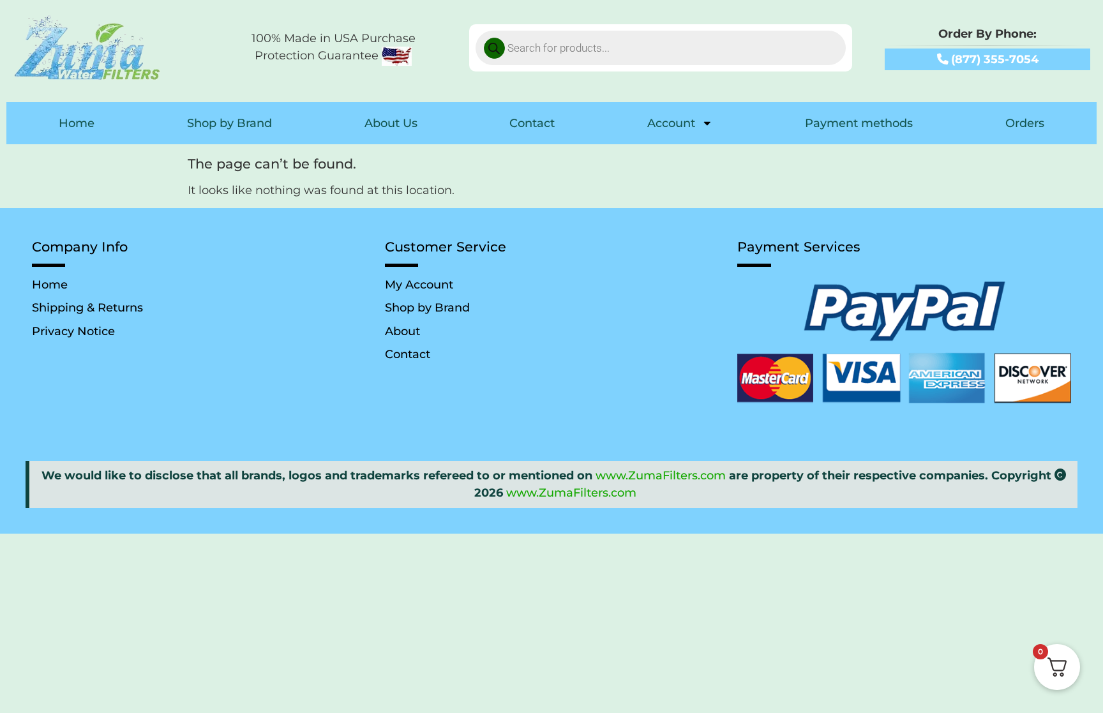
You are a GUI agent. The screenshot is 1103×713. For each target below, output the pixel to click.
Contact (532, 123)
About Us (390, 123)
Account (671, 123)
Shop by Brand (229, 123)
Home (76, 123)
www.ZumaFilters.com (661, 475)
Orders (1024, 123)
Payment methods (859, 123)
